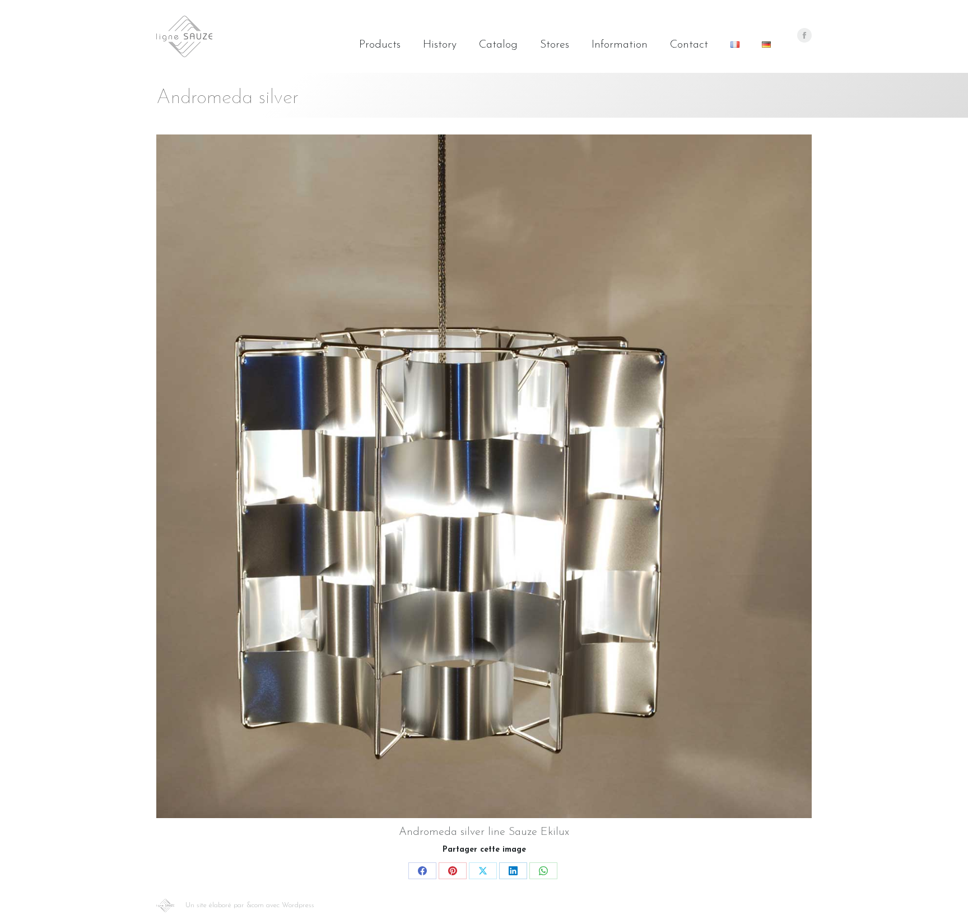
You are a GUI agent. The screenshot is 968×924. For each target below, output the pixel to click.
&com (255, 905)
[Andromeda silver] (484, 476)
